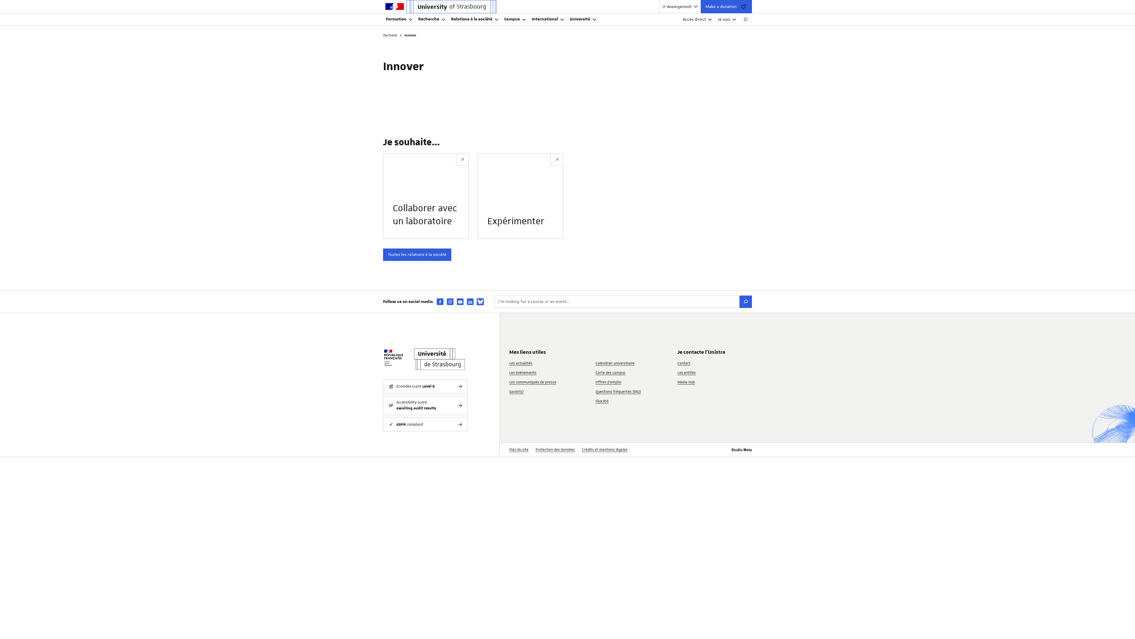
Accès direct (694, 19)
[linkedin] (470, 301)
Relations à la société (471, 19)
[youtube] (460, 301)
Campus (512, 19)
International (545, 19)
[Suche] (746, 302)
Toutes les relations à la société (417, 254)
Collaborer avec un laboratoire (425, 215)
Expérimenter (515, 221)
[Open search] (745, 19)
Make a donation (721, 6)
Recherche (428, 19)
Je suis (724, 19)
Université (580, 19)
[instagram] (450, 301)
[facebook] (440, 301)
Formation (396, 19)
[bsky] (480, 301)
